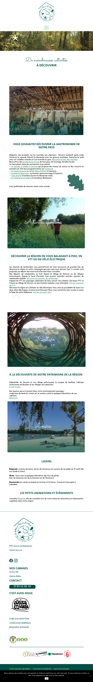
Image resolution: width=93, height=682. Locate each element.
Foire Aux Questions (19, 618)
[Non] (90, 676)
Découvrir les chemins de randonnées (42, 278)
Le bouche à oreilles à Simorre (24, 166)
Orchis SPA (14, 572)
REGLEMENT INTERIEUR (19, 627)
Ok (47, 678)
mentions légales (61, 669)
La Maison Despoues (20, 173)
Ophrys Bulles (15, 576)
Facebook (49, 168)
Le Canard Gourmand (20, 171)
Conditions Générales (20, 623)
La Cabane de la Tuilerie (21, 177)
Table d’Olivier (40, 171)
